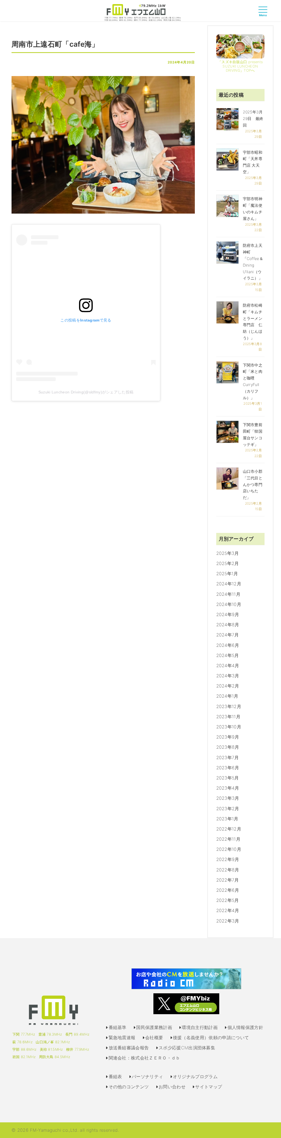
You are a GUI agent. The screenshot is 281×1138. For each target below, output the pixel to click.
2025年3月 (227, 553)
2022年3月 (227, 921)
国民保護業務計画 (154, 1027)
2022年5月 (227, 900)
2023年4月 (227, 788)
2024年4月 (227, 665)
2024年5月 (227, 655)
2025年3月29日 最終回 (253, 118)
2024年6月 (227, 645)
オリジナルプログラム (195, 1076)
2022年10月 (228, 849)
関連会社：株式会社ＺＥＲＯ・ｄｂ (144, 1058)
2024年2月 (227, 686)
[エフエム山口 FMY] (140, 12)
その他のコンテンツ (129, 1086)
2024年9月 (227, 614)
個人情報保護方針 (245, 1027)
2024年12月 (228, 583)
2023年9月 (227, 737)
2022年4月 (227, 910)
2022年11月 (228, 839)
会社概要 (154, 1037)
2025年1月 (227, 573)
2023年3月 (227, 798)
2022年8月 (227, 870)
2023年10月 (228, 726)
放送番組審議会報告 (129, 1047)
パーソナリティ (147, 1076)
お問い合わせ (172, 1086)
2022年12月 (228, 829)
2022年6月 (227, 890)
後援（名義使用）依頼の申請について (211, 1037)
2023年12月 (228, 706)
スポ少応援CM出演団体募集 (187, 1047)
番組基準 (118, 1027)
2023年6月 (227, 767)
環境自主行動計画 (200, 1027)
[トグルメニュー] (264, 14)
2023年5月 (227, 778)
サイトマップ (208, 1086)
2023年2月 (227, 808)
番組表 (115, 1076)
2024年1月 (227, 696)
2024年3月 (227, 675)
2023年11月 (228, 716)
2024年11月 (228, 594)
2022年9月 (227, 859)
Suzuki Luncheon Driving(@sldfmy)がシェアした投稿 (86, 392)
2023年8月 (227, 747)
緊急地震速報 (122, 1037)
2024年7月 (227, 634)
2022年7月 (227, 880)
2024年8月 (227, 624)
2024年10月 (228, 604)
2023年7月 (227, 757)
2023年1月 (227, 818)
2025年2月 (227, 563)
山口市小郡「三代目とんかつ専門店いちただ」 (253, 484)
